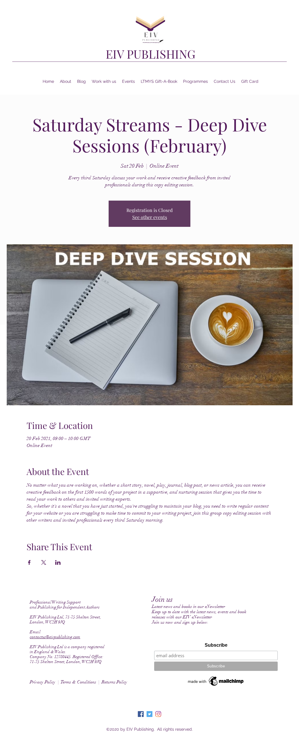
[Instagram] (158, 714)
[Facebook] (141, 714)
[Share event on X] (43, 562)
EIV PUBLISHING (150, 54)
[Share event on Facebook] (29, 562)
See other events (149, 217)
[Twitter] (149, 714)
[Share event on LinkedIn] (58, 562)
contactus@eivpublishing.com (55, 636)
